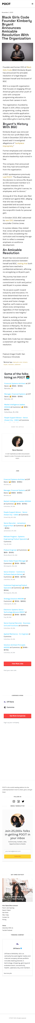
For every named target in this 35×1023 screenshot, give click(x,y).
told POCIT (7, 177)
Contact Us (5, 917)
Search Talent (6, 910)
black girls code (17, 362)
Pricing (4, 919)
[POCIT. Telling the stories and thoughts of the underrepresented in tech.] (6, 4)
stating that (22, 263)
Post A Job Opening (8, 908)
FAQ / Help (5, 915)
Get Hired (5, 912)
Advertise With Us (7, 928)
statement (17, 364)
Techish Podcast (7, 930)
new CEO (9, 220)
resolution (11, 364)
